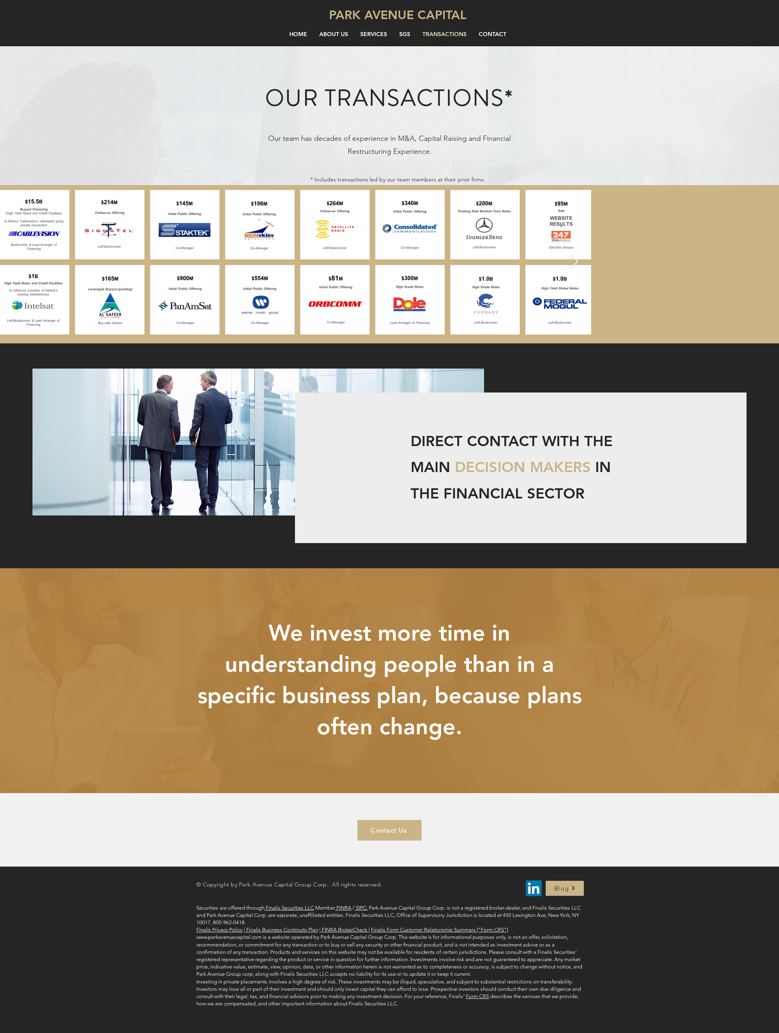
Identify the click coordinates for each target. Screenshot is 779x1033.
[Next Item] (765, 262)
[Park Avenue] (534, 888)
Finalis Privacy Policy (219, 930)
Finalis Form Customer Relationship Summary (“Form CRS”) (439, 930)
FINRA (343, 908)
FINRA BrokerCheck (344, 930)
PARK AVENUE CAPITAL (398, 15)
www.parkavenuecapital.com (229, 937)
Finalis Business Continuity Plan (281, 930)
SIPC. (361, 908)
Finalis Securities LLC (289, 908)
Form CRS (477, 996)
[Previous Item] (14, 262)
